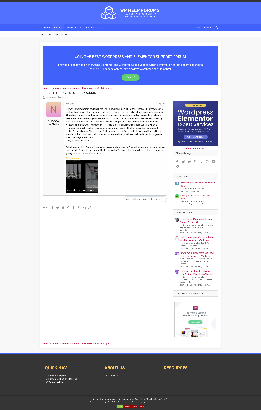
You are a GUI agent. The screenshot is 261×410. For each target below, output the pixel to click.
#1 (164, 104)
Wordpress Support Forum (190, 191)
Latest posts (182, 176)
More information (131, 406)
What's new (72, 27)
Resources (90, 27)
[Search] (217, 27)
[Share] (160, 104)
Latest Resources (185, 212)
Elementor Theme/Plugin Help (62, 379)
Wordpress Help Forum (59, 382)
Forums (58, 27)
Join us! (131, 77)
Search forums (60, 34)
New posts (46, 34)
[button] (80, 27)
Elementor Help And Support (191, 204)
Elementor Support (57, 376)
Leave (141, 406)
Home (47, 27)
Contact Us (113, 376)
